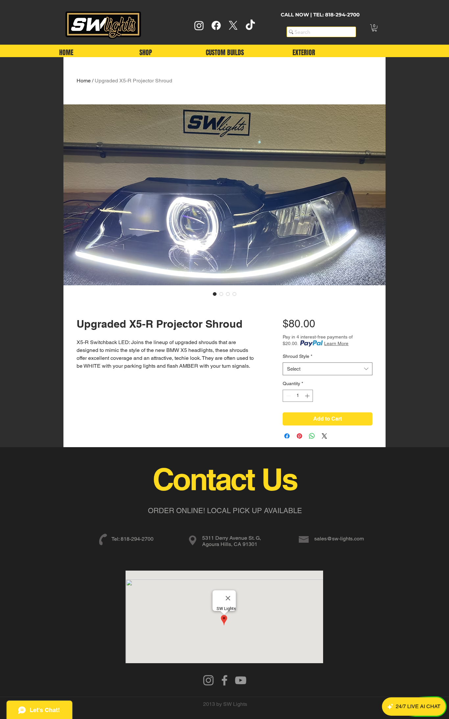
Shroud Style (297, 356)
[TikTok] (250, 25)
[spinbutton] (298, 396)
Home (84, 80)
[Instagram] (199, 25)
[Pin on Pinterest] (299, 436)
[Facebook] (216, 25)
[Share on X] (324, 436)
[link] (374, 28)
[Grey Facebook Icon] (224, 680)
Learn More (336, 343)
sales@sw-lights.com (339, 538)
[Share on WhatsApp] (312, 436)
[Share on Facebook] (287, 436)
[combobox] (327, 368)
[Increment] (308, 396)
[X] (233, 25)
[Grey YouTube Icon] (241, 680)
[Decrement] (288, 396)
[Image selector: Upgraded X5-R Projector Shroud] (214, 294)
